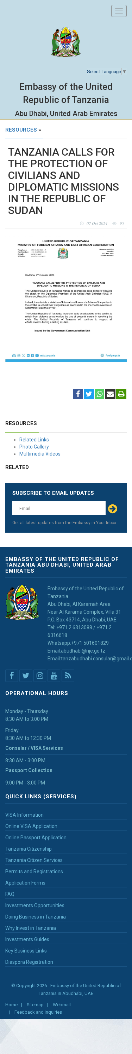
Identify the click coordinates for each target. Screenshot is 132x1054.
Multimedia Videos (40, 454)
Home (11, 1004)
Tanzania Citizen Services (34, 860)
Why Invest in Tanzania (30, 928)
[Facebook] (78, 395)
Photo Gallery (34, 447)
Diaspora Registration (29, 962)
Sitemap (35, 1004)
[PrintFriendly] (121, 395)
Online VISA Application (31, 826)
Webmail (62, 1004)
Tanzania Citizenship (28, 849)
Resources (21, 130)
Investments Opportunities (34, 905)
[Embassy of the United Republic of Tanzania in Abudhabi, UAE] (66, 42)
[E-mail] (110, 395)
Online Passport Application (36, 837)
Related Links (34, 439)
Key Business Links (26, 951)
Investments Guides (27, 939)
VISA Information (24, 815)
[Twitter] (89, 395)
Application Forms (25, 883)
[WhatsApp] (99, 395)
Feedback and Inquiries (38, 1012)
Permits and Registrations (34, 871)
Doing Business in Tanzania (35, 917)
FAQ (9, 894)
